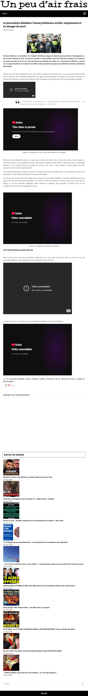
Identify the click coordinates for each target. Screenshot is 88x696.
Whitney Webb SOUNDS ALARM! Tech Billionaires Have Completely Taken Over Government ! (39, 586)
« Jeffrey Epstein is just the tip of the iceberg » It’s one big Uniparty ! (30, 673)
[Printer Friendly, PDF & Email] (9, 385)
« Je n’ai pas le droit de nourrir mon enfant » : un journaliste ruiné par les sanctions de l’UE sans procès (43, 564)
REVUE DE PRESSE (14, 454)
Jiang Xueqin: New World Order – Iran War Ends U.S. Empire (26, 608)
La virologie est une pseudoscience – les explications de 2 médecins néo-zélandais (35, 542)
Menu (4, 14)
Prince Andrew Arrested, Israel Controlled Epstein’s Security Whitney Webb (32, 651)
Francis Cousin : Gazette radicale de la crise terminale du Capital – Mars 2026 (33, 521)
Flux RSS (44, 693)
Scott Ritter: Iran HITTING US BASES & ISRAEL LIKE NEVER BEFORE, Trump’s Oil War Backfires (39, 629)
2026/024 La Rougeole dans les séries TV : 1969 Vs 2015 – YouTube (28, 499)
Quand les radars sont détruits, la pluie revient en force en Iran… (28, 477)
